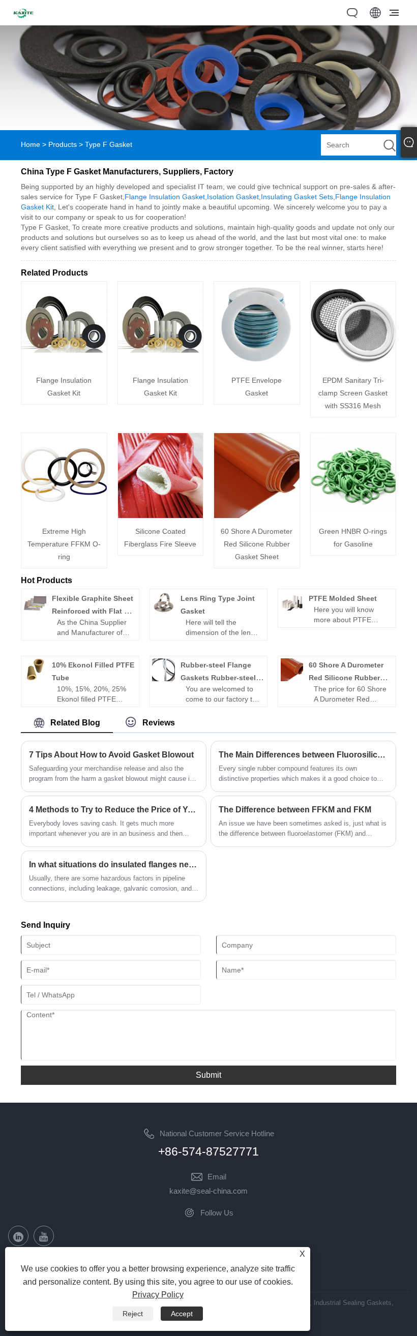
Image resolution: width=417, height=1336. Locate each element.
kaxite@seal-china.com (208, 1191)
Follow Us (216, 1212)
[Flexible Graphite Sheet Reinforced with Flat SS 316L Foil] (35, 612)
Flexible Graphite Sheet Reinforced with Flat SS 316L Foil (92, 611)
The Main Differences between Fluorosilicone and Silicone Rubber (303, 754)
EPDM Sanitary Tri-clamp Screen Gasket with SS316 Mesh (353, 393)
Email (216, 1176)
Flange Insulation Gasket (165, 197)
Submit (208, 1075)
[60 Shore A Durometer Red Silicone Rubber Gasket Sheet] (257, 515)
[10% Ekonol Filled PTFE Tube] (35, 679)
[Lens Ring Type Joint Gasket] (163, 612)
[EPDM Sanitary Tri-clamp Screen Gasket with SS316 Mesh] (353, 364)
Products (62, 144)
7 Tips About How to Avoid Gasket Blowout (111, 754)
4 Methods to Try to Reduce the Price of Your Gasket (113, 809)
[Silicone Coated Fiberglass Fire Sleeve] (160, 515)
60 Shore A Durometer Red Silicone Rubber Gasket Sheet (256, 544)
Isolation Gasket (233, 197)
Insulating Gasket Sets (297, 197)
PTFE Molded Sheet (343, 598)
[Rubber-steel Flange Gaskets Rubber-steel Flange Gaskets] (163, 679)
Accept (182, 1314)
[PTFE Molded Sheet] (292, 612)
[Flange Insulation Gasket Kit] (64, 364)
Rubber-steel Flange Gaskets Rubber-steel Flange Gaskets (218, 677)
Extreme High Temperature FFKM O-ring (64, 544)
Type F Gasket (108, 144)
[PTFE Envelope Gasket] (257, 364)
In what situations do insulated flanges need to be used (113, 864)
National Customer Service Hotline (217, 1133)
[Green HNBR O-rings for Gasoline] (353, 515)
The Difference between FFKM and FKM (295, 809)
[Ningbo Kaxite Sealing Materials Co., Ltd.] (23, 19)
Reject (133, 1314)
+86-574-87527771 (208, 1151)
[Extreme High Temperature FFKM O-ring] (64, 515)
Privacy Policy (158, 1294)
